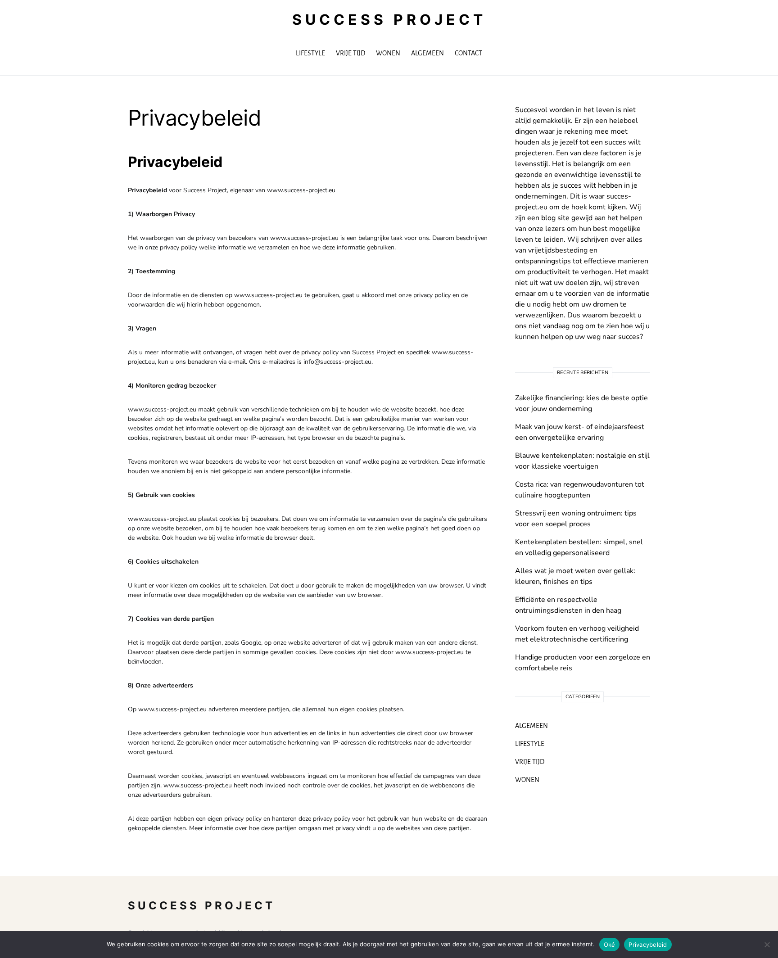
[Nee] (766, 944)
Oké (609, 944)
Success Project (389, 19)
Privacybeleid (648, 944)
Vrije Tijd (529, 761)
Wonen (527, 779)
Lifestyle (529, 743)
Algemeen (531, 725)
